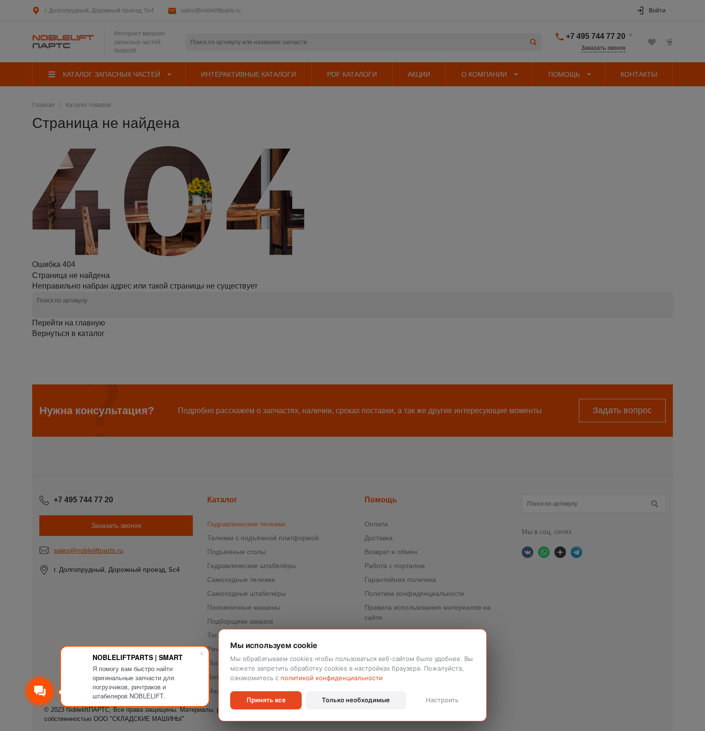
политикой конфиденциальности (332, 678)
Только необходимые (356, 700)
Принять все (266, 700)
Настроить (442, 700)
